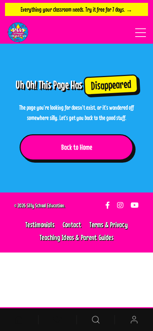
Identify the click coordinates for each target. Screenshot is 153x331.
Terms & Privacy (108, 224)
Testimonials (39, 224)
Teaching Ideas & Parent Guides (76, 237)
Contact (72, 224)
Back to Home (76, 147)
